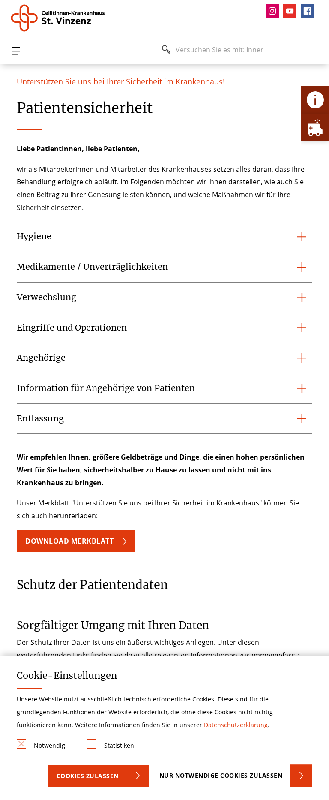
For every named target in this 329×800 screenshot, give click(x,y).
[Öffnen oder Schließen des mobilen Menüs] (15, 51)
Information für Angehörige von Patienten (106, 388)
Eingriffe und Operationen (72, 327)
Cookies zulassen (88, 776)
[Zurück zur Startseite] (61, 18)
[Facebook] (309, 11)
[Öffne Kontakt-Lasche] (315, 100)
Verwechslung (46, 297)
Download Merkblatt (69, 541)
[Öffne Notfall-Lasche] (315, 127)
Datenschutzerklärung (236, 725)
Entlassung (40, 418)
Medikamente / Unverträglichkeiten (92, 267)
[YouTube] (292, 11)
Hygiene (34, 236)
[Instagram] (274, 11)
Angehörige (41, 357)
